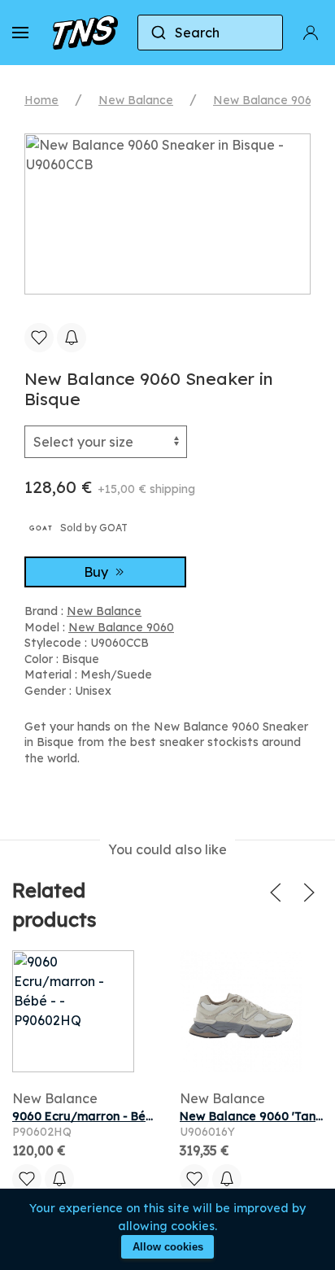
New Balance (135, 100)
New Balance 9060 (266, 100)
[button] (20, 32)
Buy (97, 572)
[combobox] (210, 32)
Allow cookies (168, 1247)
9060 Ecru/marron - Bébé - (90, 1116)
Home (41, 100)
